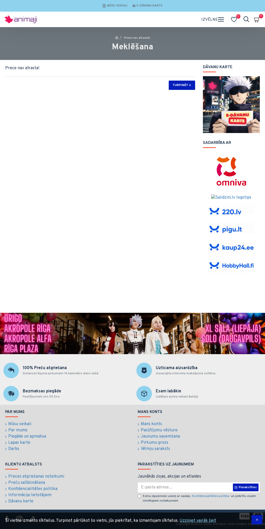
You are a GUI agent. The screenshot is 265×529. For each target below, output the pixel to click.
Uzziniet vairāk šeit (198, 520)
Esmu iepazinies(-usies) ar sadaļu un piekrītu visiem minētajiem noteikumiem (199, 498)
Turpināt (180, 85)
